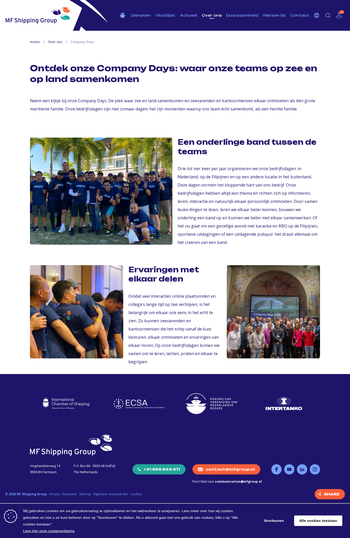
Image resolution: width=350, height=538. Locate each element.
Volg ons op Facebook (276, 469)
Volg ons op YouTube (289, 469)
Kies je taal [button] (317, 15)
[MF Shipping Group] (38, 15)
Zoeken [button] (328, 15)
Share (331, 494)
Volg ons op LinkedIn (302, 469)
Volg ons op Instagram (315, 469)
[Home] (122, 15)
